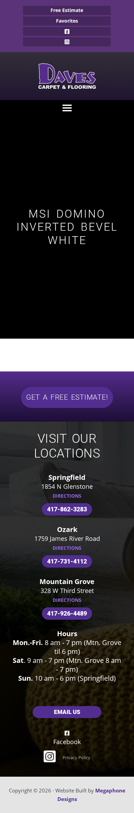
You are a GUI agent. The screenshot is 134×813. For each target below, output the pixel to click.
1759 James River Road (67, 538)
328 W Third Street (67, 590)
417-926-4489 (67, 613)
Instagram (67, 41)
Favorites (67, 20)
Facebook (67, 31)
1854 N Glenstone (67, 486)
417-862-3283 (67, 509)
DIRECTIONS (67, 496)
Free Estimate (67, 10)
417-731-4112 (67, 561)
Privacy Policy (76, 757)
